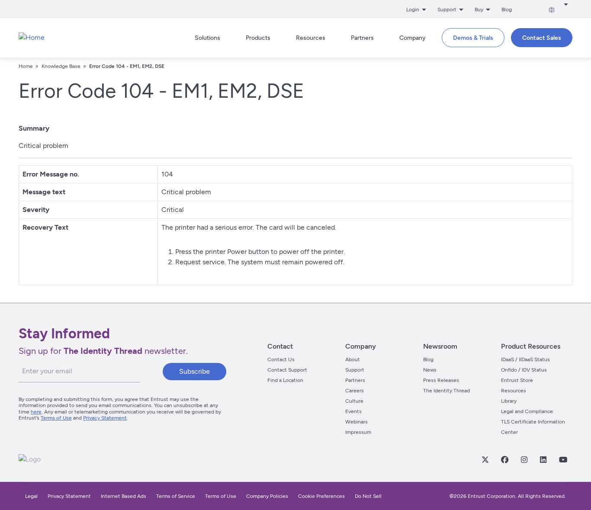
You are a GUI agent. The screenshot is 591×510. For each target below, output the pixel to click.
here (36, 412)
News (430, 370)
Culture (354, 401)
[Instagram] (524, 459)
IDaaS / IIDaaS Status (525, 359)
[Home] (32, 37)
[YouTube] (563, 459)
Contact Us (281, 359)
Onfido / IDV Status (524, 370)
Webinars (356, 422)
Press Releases (441, 380)
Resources (513, 391)
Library (509, 401)
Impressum (358, 432)
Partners (355, 380)
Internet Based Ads (123, 496)
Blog (506, 9)
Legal (31, 496)
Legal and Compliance (527, 411)
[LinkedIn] (543, 459)
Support (354, 370)
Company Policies (267, 496)
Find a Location (285, 380)
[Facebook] (504, 459)
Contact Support (287, 370)
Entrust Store (517, 380)
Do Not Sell (368, 496)
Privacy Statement (105, 418)
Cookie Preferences (321, 496)
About (352, 359)
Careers (354, 391)
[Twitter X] (485, 459)
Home (26, 66)
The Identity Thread (446, 391)
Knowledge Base (61, 66)
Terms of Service (175, 496)
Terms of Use (56, 418)
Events (353, 411)
